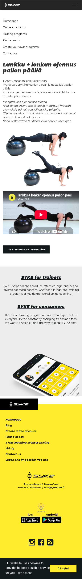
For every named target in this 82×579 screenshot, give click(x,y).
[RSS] (50, 542)
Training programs (15, 34)
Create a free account (21, 431)
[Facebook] (41, 542)
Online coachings (14, 27)
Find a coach (11, 40)
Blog (9, 425)
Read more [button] (24, 573)
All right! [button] (63, 568)
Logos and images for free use (27, 460)
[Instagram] (32, 542)
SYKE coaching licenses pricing (27, 442)
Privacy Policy (32, 484)
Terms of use (51, 484)
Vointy (10, 448)
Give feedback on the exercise (26, 249)
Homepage (10, 21)
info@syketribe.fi (54, 487)
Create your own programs (21, 47)
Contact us (10, 53)
